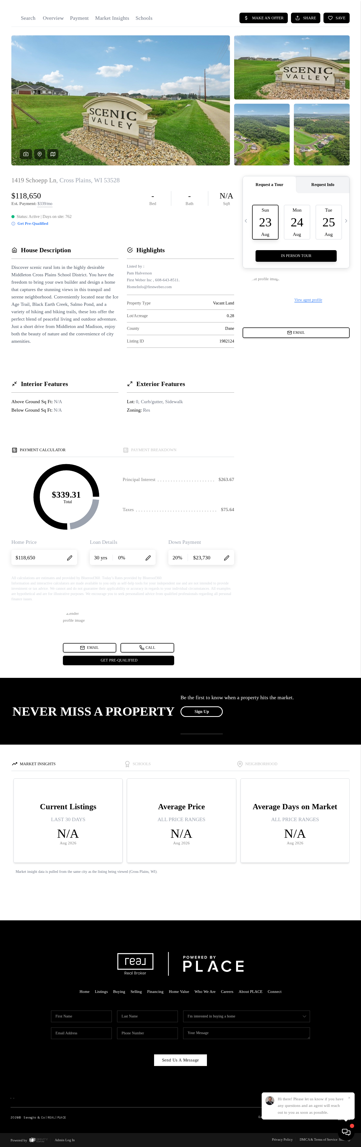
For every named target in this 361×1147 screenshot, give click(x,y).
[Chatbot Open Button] (346, 1132)
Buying (119, 991)
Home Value (179, 991)
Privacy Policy (282, 1139)
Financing (155, 991)
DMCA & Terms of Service (318, 1139)
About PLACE (250, 991)
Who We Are (205, 991)
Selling (136, 991)
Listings (101, 991)
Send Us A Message (180, 1060)
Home (85, 991)
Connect (274, 991)
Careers (227, 991)
